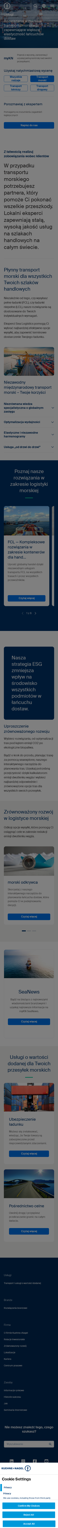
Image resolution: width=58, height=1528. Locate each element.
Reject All (29, 1514)
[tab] (29, 1487)
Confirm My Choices (29, 1505)
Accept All (29, 1523)
